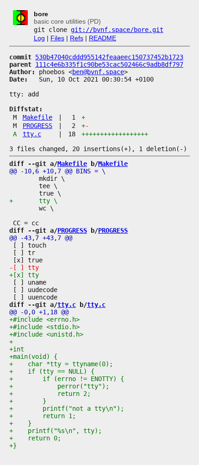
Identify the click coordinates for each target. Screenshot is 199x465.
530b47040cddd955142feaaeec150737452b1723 (109, 57)
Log (39, 38)
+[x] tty (24, 275)
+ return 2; (50, 393)
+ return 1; (42, 416)
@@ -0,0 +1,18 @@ (38, 312)
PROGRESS (37, 125)
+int (16, 349)
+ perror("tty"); (59, 386)
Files (57, 38)
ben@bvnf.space (98, 72)
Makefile (37, 117)
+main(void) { (33, 356)
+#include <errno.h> (44, 319)
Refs (76, 38)
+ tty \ (33, 200)
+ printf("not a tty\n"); (66, 408)
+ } (27, 401)
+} (13, 445)
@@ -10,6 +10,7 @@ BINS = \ (57, 171)
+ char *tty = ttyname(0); (61, 364)
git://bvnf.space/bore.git (117, 29)
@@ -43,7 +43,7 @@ (40, 238)
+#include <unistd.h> (46, 334)
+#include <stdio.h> (44, 327)
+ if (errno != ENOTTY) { (66, 378)
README (102, 38)
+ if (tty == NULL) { (51, 371)
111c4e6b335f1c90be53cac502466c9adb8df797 (109, 64)
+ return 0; (35, 438)
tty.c (32, 134)
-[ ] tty (24, 267)
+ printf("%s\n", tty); (55, 430)
